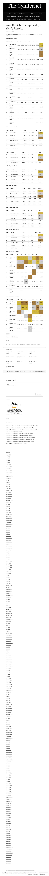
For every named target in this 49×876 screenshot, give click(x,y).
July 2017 (8, 670)
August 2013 (8, 761)
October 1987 (8, 839)
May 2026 (8, 460)
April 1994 (8, 825)
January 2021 (8, 587)
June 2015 (8, 720)
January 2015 (8, 730)
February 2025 (9, 490)
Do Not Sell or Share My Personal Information (25, 870)
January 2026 (8, 468)
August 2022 (8, 549)
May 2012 (8, 779)
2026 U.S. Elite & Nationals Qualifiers (32, 16)
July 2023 (8, 528)
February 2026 (9, 466)
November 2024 (9, 496)
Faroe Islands (28, 344)
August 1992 (8, 829)
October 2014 (8, 736)
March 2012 (8, 783)
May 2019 (8, 627)
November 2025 (9, 472)
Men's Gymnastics (34, 344)
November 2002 (9, 807)
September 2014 (9, 738)
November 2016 (9, 686)
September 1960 (9, 853)
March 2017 (8, 678)
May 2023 (8, 532)
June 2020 (8, 601)
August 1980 (8, 843)
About (34, 19)
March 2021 (8, 583)
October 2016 (8, 688)
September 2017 (9, 666)
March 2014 (8, 750)
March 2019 (8, 631)
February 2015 (9, 728)
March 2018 (8, 654)
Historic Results (20, 16)
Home (7, 13)
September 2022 (9, 547)
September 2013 (9, 759)
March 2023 (8, 536)
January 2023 (8, 540)
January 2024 (8, 516)
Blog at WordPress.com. (11, 870)
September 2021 (9, 571)
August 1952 (8, 857)
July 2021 (8, 575)
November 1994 (9, 823)
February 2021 (9, 585)
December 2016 (9, 684)
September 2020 (9, 595)
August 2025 (8, 478)
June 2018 (8, 649)
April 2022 (8, 557)
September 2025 (9, 476)
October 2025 (8, 474)
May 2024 (8, 508)
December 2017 (9, 660)
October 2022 (8, 546)
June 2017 (8, 672)
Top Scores (29, 19)
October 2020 (8, 593)
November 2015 (9, 710)
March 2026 (8, 464)
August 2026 (8, 454)
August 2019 (8, 621)
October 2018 (8, 641)
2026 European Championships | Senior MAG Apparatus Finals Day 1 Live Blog (22, 425)
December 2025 (9, 470)
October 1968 (8, 849)
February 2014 (9, 752)
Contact (38, 19)
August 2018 (8, 645)
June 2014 (8, 744)
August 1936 (8, 861)
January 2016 (8, 706)
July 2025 (8, 480)
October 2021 (8, 569)
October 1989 (8, 835)
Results (38, 344)
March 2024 (8, 512)
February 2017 (9, 680)
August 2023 (8, 526)
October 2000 (8, 811)
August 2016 (8, 692)
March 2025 (8, 488)
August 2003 (8, 805)
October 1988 (8, 837)
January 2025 (8, 492)
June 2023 (8, 530)
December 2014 (9, 732)
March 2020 (8, 607)
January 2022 (8, 563)
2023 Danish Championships (16, 344)
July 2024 (8, 504)
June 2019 (8, 625)
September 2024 (9, 500)
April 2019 (8, 629)
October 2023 (8, 522)
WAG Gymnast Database (36, 13)
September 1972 (9, 847)
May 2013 (8, 767)
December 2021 (9, 565)
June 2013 (8, 765)
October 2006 (8, 799)
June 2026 (8, 458)
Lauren (7, 31)
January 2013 (8, 775)
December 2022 (9, 542)
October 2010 (8, 791)
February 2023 (9, 538)
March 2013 (8, 771)
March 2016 (8, 702)
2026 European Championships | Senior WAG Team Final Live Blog (19, 433)
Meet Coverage (22, 13)
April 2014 (8, 748)
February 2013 (9, 773)
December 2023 (9, 518)
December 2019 (9, 613)
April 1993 (8, 827)
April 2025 (8, 486)
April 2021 (8, 581)
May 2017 (8, 674)
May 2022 (8, 555)
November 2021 (9, 567)
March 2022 (8, 559)
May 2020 (8, 603)
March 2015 (8, 726)
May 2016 (8, 698)
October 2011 (8, 789)
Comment (39, 394)
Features (28, 13)
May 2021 (8, 579)
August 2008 (8, 795)
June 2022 (8, 553)
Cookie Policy (25, 873)
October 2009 (8, 793)
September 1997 (9, 815)
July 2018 (8, 647)
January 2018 (8, 658)
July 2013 (8, 763)
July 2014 (8, 742)
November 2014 (9, 734)
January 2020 (8, 611)
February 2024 (9, 514)
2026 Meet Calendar (13, 13)
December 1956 (9, 855)
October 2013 (8, 758)
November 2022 (9, 544)
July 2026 (8, 456)
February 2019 (9, 633)
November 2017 (9, 662)
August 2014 (8, 740)
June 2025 (8, 482)
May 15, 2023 (11, 31)
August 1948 (8, 859)
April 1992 (8, 831)
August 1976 (8, 845)
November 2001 (9, 809)
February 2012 (9, 785)
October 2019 (8, 617)
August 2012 (8, 777)
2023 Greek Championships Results (37, 371)
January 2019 (8, 635)
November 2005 (9, 801)
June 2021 (8, 577)
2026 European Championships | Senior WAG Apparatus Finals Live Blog (20, 437)
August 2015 (8, 716)
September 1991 (9, 833)
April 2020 (8, 605)
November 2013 (9, 756)
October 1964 (8, 851)
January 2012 (8, 787)
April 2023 (8, 534)
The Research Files (10, 19)
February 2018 (9, 656)
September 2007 (9, 797)
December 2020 (9, 589)
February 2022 (9, 561)
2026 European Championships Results (14, 431)
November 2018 (9, 639)
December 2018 (9, 637)
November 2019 (9, 615)
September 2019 (9, 619)
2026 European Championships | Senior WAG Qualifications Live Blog (20, 441)
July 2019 (8, 623)
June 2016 (8, 696)
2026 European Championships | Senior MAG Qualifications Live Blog (20, 427)
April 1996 (8, 819)
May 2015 (8, 722)
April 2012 (8, 781)
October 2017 (8, 664)
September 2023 (9, 524)
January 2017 (8, 682)
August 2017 (8, 668)
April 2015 (8, 724)
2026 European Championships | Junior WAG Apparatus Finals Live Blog (20, 435)
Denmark (23, 344)
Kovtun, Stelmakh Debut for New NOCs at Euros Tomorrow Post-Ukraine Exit (21, 429)
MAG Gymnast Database (11, 16)
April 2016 (8, 700)
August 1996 (8, 817)
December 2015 (9, 708)
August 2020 (8, 597)
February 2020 (9, 609)
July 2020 (8, 599)
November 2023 (9, 520)
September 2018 (9, 643)
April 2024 (8, 510)
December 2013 (9, 754)
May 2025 (8, 484)
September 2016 (9, 690)
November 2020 (9, 591)
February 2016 (9, 704)
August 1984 (8, 841)
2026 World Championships (20, 19)
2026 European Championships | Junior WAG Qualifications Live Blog (20, 439)
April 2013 (8, 769)
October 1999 (8, 813)
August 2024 (8, 502)
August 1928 (8, 863)
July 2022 (8, 551)
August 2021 (8, 573)
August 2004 (8, 803)
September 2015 (9, 714)
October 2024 (8, 498)
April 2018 (8, 653)
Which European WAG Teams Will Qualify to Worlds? (16, 443)
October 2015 (8, 712)
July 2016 (8, 694)
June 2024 (8, 506)
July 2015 (8, 718)
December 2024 (9, 494)
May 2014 (8, 746)
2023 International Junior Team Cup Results (15, 371)
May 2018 (8, 651)
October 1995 (8, 821)
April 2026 (8, 462)
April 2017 (8, 676)
